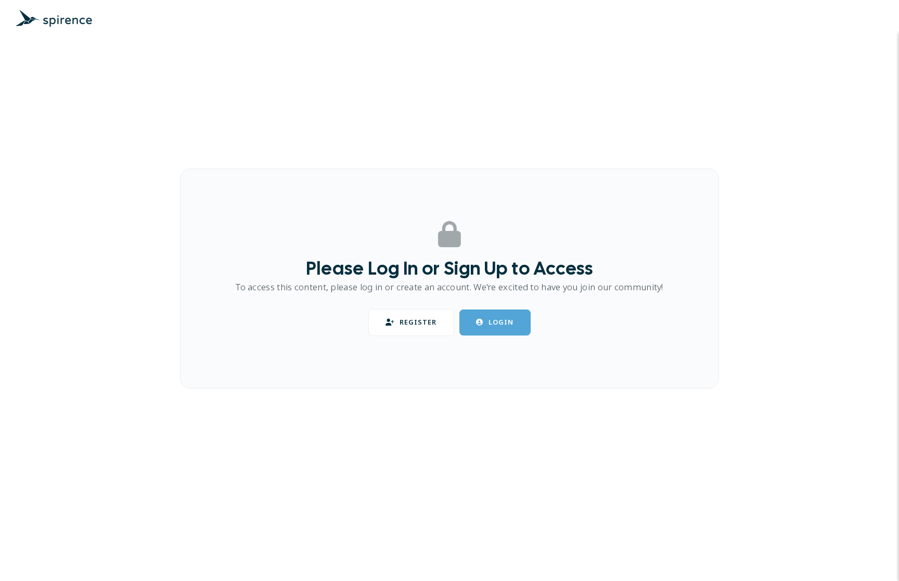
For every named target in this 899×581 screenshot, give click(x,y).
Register (418, 322)
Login (501, 322)
